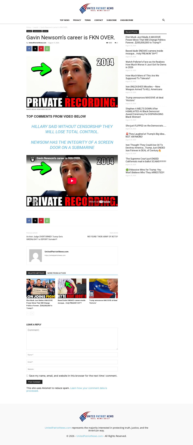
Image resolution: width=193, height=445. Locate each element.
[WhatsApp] (47, 48)
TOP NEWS (64, 20)
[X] (35, 48)
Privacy (77, 20)
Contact (98, 20)
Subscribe (112, 20)
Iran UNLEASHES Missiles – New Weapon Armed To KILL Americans (144, 88)
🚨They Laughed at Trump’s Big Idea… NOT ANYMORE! (146, 135)
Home (28, 27)
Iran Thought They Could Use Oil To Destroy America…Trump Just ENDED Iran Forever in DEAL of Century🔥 (145, 148)
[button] (163, 20)
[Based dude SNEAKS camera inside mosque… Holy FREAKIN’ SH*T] (72, 288)
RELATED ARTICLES (36, 273)
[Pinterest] (41, 48)
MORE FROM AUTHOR (57, 273)
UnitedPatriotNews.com (37, 43)
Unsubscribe (126, 20)
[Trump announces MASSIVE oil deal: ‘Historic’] (103, 288)
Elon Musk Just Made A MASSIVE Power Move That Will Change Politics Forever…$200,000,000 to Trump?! (146, 40)
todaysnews (37, 31)
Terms (88, 20)
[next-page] (32, 313)
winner (45, 31)
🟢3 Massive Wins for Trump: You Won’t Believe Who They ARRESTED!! (145, 171)
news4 (35, 27)
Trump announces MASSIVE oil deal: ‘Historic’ (145, 99)
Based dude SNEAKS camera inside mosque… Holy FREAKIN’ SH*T (144, 52)
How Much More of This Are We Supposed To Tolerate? (142, 77)
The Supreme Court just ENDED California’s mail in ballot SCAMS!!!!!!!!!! (146, 160)
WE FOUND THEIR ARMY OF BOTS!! (102, 236)
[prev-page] (28, 313)
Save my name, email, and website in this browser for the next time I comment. (73, 375)
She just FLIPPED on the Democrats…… (146, 125)
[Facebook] (29, 48)
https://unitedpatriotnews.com (55, 255)
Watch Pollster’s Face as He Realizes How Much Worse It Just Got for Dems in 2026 (146, 64)
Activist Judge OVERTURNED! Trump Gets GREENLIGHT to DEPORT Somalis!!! (44, 238)
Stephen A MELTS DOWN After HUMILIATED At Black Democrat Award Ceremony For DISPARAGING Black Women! (144, 112)
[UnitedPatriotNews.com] (96, 8)
